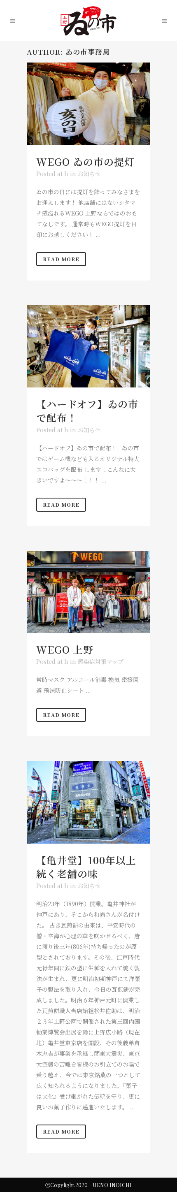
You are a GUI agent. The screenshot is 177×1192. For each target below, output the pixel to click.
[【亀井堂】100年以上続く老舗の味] (88, 802)
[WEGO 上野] (88, 592)
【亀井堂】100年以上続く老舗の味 (86, 867)
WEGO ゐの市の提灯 (85, 161)
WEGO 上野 (64, 649)
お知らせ (89, 173)
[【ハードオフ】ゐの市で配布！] (88, 346)
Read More (61, 258)
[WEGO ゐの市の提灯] (88, 104)
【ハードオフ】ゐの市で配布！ (87, 410)
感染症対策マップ (100, 661)
